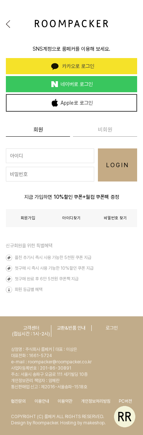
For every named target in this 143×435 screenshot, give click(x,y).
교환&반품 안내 (71, 328)
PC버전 (125, 401)
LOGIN (117, 165)
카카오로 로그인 (78, 66)
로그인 (112, 328)
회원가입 (28, 218)
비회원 (105, 129)
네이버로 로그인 (76, 84)
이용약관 (65, 401)
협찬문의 (18, 401)
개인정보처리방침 (95, 401)
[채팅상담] (124, 416)
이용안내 (41, 401)
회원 (38, 129)
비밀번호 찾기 (115, 218)
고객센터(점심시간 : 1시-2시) (31, 331)
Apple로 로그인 (76, 103)
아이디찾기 (71, 218)
